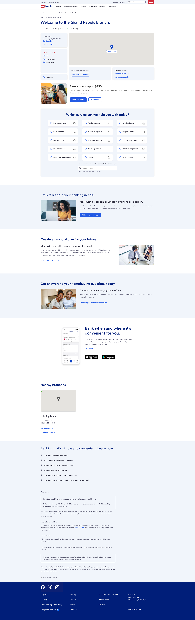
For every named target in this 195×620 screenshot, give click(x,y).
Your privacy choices (48, 610)
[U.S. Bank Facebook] (43, 587)
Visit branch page (47, 432)
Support (115, 2)
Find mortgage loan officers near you (93, 303)
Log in (151, 2)
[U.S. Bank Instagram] (57, 587)
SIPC (82, 528)
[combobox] (137, 2)
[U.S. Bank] (46, 6)
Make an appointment (80, 74)
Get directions (48, 41)
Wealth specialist (121, 73)
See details (95, 99)
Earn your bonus (78, 99)
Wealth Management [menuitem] (70, 6)
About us (43, 2)
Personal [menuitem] (58, 6)
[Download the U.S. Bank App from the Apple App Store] (91, 357)
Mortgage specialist (122, 77)
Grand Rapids (59, 13)
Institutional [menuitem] (112, 6)
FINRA (77, 528)
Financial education (53, 2)
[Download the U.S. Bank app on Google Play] (108, 357)
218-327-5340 (48, 44)
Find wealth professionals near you (53, 261)
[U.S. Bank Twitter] (50, 587)
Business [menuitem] (83, 6)
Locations (122, 2)
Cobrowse (73, 610)
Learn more (89, 348)
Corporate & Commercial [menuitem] (97, 6)
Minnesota (51, 13)
